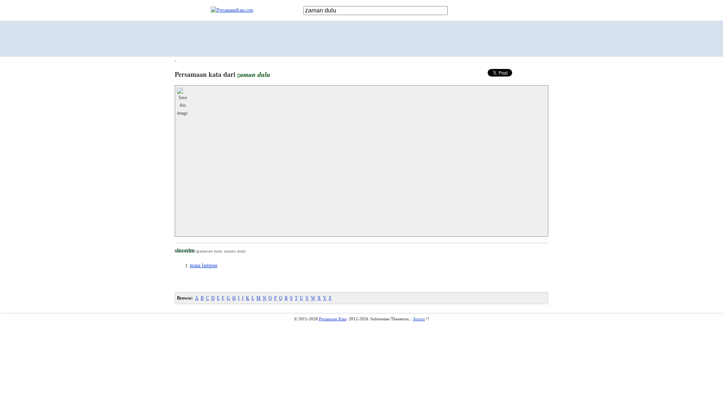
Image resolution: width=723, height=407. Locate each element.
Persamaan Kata (332, 319)
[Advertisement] (361, 38)
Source (419, 319)
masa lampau (203, 265)
